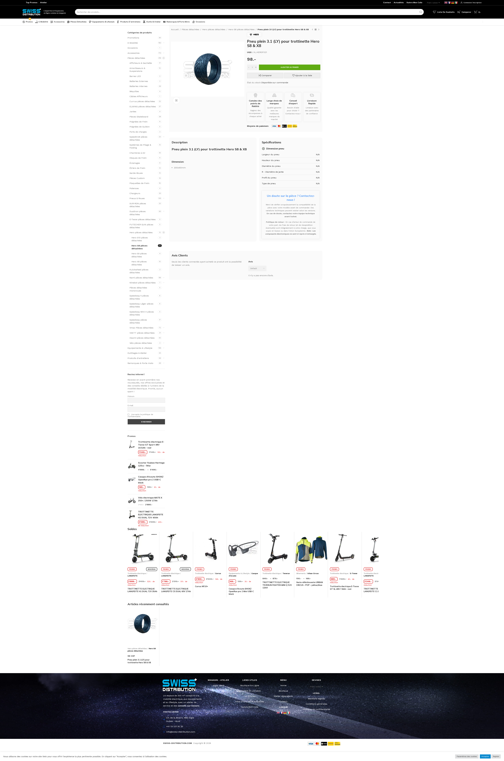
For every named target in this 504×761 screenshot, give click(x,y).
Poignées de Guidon (140, 126)
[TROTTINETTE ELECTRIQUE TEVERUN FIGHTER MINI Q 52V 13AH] (277, 548)
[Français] (449, 2)
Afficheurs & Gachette (141, 63)
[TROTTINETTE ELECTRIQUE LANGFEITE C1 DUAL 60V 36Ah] (378, 548)
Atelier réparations (283, 696)
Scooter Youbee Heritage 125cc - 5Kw (151, 464)
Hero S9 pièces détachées (139, 255)
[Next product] (318, 29)
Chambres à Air (137, 153)
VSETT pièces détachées (142, 333)
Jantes (133, 111)
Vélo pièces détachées (141, 343)
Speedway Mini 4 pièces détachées (142, 313)
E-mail (130, 405)
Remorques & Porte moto (140, 363)
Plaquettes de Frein (139, 183)
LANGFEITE (132, 576)
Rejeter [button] (496, 756)
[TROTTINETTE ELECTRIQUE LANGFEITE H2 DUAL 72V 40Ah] (132, 518)
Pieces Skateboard (139, 116)
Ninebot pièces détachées (143, 282)
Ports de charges (138, 132)
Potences (134, 188)
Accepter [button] (485, 756)
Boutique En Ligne (249, 685)
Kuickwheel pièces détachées (139, 271)
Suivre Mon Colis (249, 707)
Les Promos (250, 696)
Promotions (133, 37)
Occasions (133, 48)
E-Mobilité (133, 43)
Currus (218, 573)
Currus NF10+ (201, 586)
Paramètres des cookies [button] (467, 756)
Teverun (286, 573)
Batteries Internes (138, 86)
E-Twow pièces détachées (143, 219)
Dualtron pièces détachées (138, 213)
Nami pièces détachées (141, 277)
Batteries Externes (139, 81)
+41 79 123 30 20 (174, 726)
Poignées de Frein (138, 121)
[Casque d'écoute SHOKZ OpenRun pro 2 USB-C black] (132, 483)
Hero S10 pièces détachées (140, 239)
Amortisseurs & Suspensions (137, 69)
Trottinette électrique (137, 573)
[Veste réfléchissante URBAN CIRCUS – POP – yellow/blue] (311, 548)
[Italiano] (456, 2)
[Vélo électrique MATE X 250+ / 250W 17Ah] (132, 501)
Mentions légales (316, 698)
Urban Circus (313, 573)
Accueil (175, 29)
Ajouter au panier (290, 67)
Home (283, 685)
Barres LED (135, 76)
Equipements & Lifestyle (140, 348)
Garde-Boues (136, 173)
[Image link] (179, 684)
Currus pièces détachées (142, 101)
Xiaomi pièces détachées (142, 338)
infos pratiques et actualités (249, 701)
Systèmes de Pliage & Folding (140, 146)
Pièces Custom (137, 178)
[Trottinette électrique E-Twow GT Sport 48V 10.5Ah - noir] (132, 448)
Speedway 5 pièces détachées (139, 297)
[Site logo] (32, 12)
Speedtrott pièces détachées (138, 138)
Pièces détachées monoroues (138, 289)
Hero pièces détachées (141, 232)
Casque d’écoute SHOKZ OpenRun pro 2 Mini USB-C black (241, 591)
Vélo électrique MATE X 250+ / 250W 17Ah (150, 499)
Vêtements (301, 573)
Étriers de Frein (137, 168)
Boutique (283, 691)
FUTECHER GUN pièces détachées (141, 226)
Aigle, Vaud (218, 685)
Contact (283, 701)
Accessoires (134, 53)
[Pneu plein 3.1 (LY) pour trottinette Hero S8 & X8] (142, 623)
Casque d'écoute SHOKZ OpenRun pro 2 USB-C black (150, 479)
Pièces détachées (136, 58)
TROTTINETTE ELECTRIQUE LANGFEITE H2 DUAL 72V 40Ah (150, 514)
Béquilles (134, 91)
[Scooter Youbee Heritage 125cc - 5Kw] (132, 466)
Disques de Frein (138, 158)
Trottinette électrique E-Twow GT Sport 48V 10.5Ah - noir (151, 444)
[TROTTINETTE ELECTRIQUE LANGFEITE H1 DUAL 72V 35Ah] (142, 548)
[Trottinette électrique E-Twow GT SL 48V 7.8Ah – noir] (345, 548)
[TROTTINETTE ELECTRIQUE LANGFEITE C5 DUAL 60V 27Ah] (176, 548)
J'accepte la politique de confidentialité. (140, 415)
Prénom (131, 396)
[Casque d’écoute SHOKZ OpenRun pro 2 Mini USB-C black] (243, 548)
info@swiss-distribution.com (180, 732)
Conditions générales (316, 704)
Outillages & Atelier (137, 353)
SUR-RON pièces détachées (138, 205)
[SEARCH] (421, 12)
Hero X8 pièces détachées (139, 263)
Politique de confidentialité (316, 709)
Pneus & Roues (137, 198)
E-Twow (353, 573)
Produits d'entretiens (138, 358)
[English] (446, 2)
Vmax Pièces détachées (141, 327)
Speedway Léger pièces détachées (141, 305)
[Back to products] (315, 29)
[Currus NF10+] (210, 548)
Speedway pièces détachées (138, 321)
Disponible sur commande (274, 82)
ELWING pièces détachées (143, 106)
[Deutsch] (453, 2)
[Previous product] (312, 29)
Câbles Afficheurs (139, 96)
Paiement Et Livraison (250, 691)
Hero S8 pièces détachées (139, 247)
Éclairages (135, 163)
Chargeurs (135, 193)
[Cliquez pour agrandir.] (176, 100)
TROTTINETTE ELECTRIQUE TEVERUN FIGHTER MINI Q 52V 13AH (277, 585)
